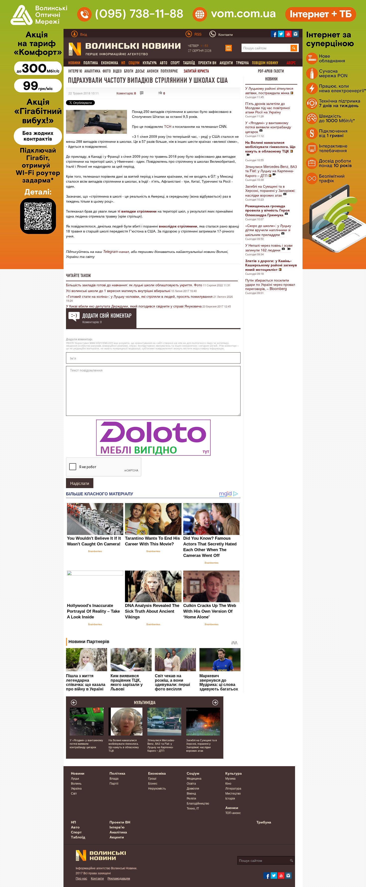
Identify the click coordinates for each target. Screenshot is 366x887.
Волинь (76, 783)
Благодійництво (198, 803)
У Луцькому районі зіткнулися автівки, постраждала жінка (269, 90)
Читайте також (78, 275)
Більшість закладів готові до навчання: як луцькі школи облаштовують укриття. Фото (134, 284)
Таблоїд (189, 63)
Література (233, 788)
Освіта (191, 783)
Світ (74, 793)
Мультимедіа (145, 702)
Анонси (152, 71)
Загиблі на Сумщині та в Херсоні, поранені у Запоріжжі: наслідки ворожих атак (270, 191)
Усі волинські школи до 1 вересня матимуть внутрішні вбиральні (118, 290)
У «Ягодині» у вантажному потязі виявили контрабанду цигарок (268, 127)
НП (73, 821)
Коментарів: (126, 93)
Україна (76, 788)
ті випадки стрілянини (138, 211)
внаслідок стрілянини (178, 225)
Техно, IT (193, 808)
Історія (230, 798)
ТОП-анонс (233, 813)
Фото (107, 71)
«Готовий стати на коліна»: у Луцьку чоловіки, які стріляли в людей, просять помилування (139, 296)
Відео (117, 71)
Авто (163, 63)
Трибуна (242, 63)
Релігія (191, 798)
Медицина (194, 778)
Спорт (175, 63)
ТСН (167, 126)
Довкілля (193, 788)
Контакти (97, 878)
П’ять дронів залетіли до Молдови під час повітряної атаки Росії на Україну (267, 107)
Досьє (140, 71)
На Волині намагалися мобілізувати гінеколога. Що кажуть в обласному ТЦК (124, 745)
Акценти (226, 63)
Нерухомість (157, 788)
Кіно (228, 783)
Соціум (193, 773)
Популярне (169, 71)
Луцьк (75, 778)
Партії (114, 783)
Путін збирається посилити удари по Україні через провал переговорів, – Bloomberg (270, 284)
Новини (271, 79)
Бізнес (152, 783)
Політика (90, 63)
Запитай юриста (196, 71)
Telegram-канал (116, 251)
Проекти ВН (207, 63)
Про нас (81, 878)
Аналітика (92, 71)
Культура (150, 63)
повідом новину (265, 63)
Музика (230, 778)
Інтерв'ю (75, 71)
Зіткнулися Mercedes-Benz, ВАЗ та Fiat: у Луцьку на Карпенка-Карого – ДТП (271, 171)
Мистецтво (233, 793)
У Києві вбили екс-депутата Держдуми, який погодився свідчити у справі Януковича (134, 305)
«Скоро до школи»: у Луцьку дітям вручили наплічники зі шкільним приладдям (268, 230)
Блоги (128, 71)
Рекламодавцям (119, 878)
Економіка (109, 63)
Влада (114, 778)
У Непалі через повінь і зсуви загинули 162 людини (269, 247)
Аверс (291, 63)
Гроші (152, 778)
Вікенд (191, 793)
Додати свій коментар (106, 315)
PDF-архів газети (271, 71)
